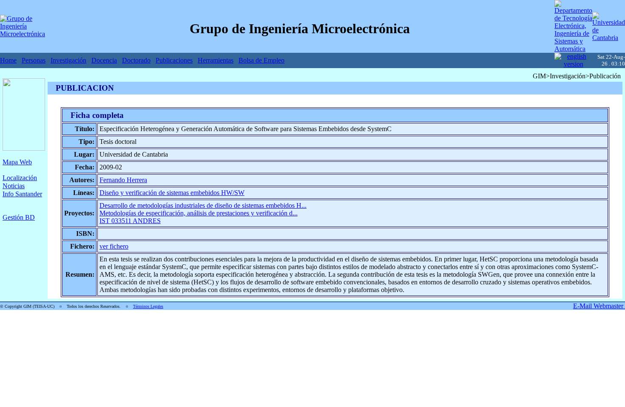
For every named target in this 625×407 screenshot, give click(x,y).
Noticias (14, 185)
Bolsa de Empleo (261, 60)
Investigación (68, 60)
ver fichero (113, 246)
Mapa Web (17, 162)
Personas (33, 60)
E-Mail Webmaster (599, 306)
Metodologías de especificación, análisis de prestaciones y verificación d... (198, 213)
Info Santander (22, 194)
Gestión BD (19, 217)
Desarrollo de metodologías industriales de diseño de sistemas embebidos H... (203, 205)
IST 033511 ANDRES (130, 220)
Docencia (104, 60)
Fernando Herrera (123, 179)
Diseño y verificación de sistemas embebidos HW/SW (171, 192)
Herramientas (215, 60)
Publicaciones (174, 60)
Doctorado (136, 60)
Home (8, 60)
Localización (20, 177)
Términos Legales (148, 306)
